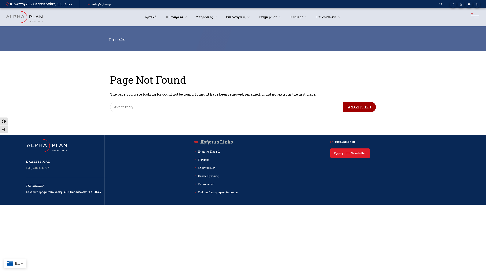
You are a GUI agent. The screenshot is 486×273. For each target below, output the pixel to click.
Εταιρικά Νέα (206, 168)
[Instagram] (461, 4)
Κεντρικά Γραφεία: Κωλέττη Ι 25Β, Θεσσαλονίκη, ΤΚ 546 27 (63, 192)
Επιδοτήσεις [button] (236, 17)
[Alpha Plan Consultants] (24, 17)
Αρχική (151, 17)
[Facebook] (453, 4)
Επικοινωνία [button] (326, 17)
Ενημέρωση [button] (268, 17)
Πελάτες (203, 160)
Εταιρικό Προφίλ (209, 151)
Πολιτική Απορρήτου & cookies (218, 192)
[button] (440, 4)
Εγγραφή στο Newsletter (350, 153)
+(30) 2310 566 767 (37, 168)
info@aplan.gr (101, 4)
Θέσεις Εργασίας (208, 176)
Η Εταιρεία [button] (174, 17)
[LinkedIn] (477, 4)
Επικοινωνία (206, 184)
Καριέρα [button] (296, 17)
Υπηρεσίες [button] (204, 17)
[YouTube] (469, 4)
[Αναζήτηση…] (226, 107)
